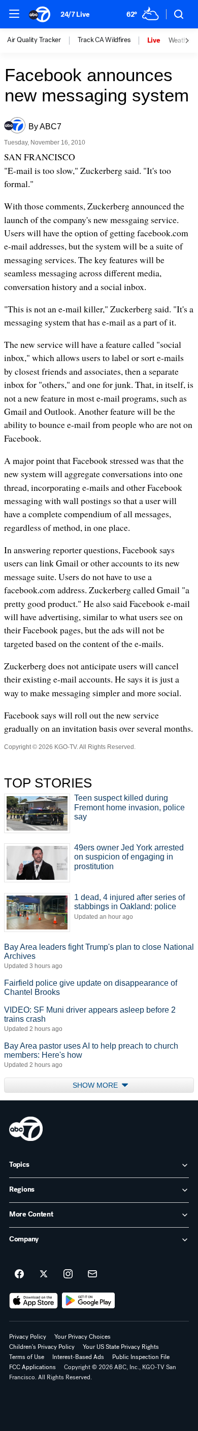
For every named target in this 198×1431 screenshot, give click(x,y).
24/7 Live (74, 14)
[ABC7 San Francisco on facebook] (19, 1274)
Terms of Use (26, 1357)
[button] (14, 14)
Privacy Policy (27, 1337)
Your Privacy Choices (82, 1337)
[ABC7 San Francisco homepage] (39, 14)
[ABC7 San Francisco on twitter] (44, 1274)
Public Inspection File (141, 1357)
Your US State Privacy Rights (121, 1347)
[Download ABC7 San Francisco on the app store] (33, 1301)
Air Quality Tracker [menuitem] (34, 40)
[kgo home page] (26, 1129)
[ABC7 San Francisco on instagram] (68, 1274)
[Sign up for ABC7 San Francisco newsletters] (92, 1274)
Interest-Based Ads (78, 1357)
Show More (96, 1085)
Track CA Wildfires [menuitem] (104, 40)
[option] (42, 41)
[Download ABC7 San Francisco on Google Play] (88, 1301)
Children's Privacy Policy (42, 1347)
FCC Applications (32, 1367)
